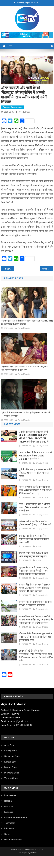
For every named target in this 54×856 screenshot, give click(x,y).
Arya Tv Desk (24, 112)
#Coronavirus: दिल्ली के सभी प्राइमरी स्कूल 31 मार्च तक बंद (9, 269)
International (10, 795)
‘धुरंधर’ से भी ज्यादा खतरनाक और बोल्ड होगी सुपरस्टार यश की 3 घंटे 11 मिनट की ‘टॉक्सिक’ (25, 414)
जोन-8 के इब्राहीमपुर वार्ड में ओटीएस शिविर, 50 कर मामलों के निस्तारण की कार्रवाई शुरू (35, 507)
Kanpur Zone (10, 762)
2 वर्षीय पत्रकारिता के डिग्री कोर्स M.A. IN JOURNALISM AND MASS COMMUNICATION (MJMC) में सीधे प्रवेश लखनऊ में (33, 437)
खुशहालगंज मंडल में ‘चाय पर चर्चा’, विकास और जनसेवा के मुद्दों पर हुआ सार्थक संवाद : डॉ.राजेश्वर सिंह (33, 570)
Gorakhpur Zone (12, 756)
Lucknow (8, 806)
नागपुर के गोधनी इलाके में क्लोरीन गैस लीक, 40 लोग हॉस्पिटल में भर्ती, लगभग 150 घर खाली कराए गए (35, 490)
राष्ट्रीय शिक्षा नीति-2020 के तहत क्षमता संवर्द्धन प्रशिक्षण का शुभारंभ (33, 555)
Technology (9, 823)
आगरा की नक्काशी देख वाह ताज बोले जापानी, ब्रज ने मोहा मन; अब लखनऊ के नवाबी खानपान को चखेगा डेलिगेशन (36, 619)
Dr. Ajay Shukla (42, 446)
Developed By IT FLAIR (28, 853)
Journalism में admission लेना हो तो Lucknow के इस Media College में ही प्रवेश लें (35, 455)
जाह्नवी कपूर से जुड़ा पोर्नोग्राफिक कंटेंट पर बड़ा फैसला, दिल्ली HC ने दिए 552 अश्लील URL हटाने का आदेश (27, 322)
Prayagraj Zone (11, 773)
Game (7, 834)
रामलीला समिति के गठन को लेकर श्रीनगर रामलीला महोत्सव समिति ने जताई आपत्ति (34, 539)
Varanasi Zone (11, 778)
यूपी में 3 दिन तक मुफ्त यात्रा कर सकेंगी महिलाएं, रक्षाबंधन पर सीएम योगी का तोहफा (35, 472)
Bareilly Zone (10, 750)
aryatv (38, 546)
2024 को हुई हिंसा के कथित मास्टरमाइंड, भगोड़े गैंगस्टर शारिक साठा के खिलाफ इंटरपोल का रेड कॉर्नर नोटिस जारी (36, 655)
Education (9, 828)
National (8, 801)
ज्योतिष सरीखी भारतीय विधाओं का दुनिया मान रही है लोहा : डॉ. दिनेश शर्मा (35, 523)
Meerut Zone (10, 767)
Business (8, 812)
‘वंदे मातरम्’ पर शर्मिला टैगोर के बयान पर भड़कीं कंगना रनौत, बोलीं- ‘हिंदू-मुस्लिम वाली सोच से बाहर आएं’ (24, 368)
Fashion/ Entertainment (12, 107)
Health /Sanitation (13, 839)
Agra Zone (9, 745)
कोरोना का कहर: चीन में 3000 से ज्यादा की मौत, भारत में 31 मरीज (47, 269)
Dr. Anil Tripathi (24, 328)
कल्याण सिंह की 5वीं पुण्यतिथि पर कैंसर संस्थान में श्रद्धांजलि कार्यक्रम (35, 603)
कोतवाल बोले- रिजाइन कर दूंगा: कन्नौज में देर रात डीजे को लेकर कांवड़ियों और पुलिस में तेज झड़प (35, 636)
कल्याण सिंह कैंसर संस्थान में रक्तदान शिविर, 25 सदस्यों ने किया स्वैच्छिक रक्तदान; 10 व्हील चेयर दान (34, 588)
